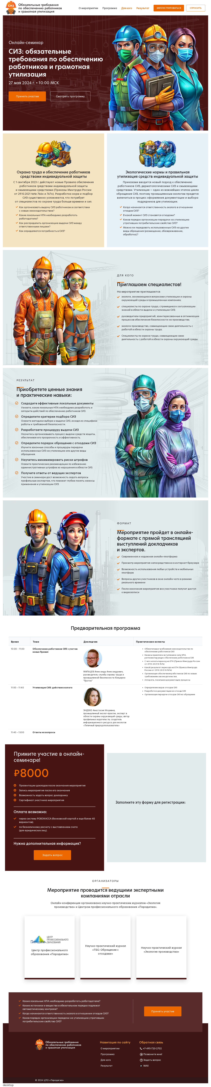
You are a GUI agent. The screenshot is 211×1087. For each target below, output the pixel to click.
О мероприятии (88, 8)
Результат (142, 8)
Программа (109, 8)
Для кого (126, 8)
